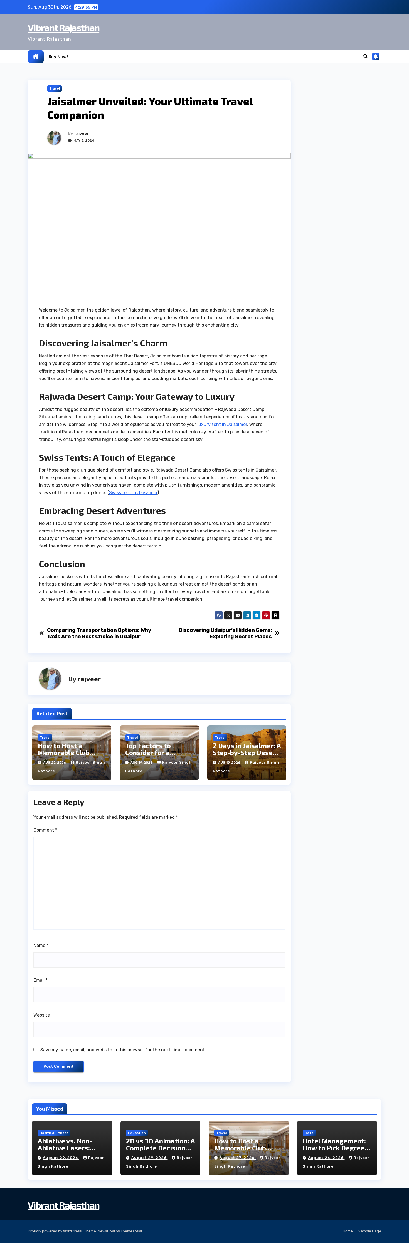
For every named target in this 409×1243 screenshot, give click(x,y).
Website (41, 1015)
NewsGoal (106, 1231)
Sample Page (369, 1231)
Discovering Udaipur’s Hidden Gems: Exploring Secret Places (225, 633)
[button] (365, 56)
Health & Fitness (54, 1133)
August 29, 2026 (61, 1158)
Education (137, 1133)
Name (40, 945)
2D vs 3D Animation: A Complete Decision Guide (160, 1148)
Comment (45, 830)
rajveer (81, 133)
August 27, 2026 (238, 1158)
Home (348, 1231)
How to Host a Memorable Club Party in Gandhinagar (71, 752)
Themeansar (131, 1231)
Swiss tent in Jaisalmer (133, 492)
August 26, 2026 (326, 1158)
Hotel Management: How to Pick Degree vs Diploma (334, 1148)
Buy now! (58, 56)
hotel (309, 1133)
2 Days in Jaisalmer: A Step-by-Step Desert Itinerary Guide (247, 752)
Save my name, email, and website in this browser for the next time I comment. (123, 1049)
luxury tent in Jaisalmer (222, 424)
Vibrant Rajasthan (63, 27)
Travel (54, 88)
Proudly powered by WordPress (55, 1231)
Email (40, 980)
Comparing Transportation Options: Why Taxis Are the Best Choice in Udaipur (99, 633)
